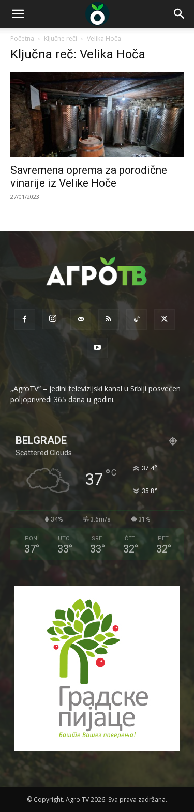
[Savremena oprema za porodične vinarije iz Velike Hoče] (97, 114)
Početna (22, 38)
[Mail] (80, 319)
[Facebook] (24, 319)
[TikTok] (136, 319)
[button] (17, 14)
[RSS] (108, 319)
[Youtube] (97, 348)
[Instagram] (52, 319)
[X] (164, 319)
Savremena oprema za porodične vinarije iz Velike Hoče (88, 176)
